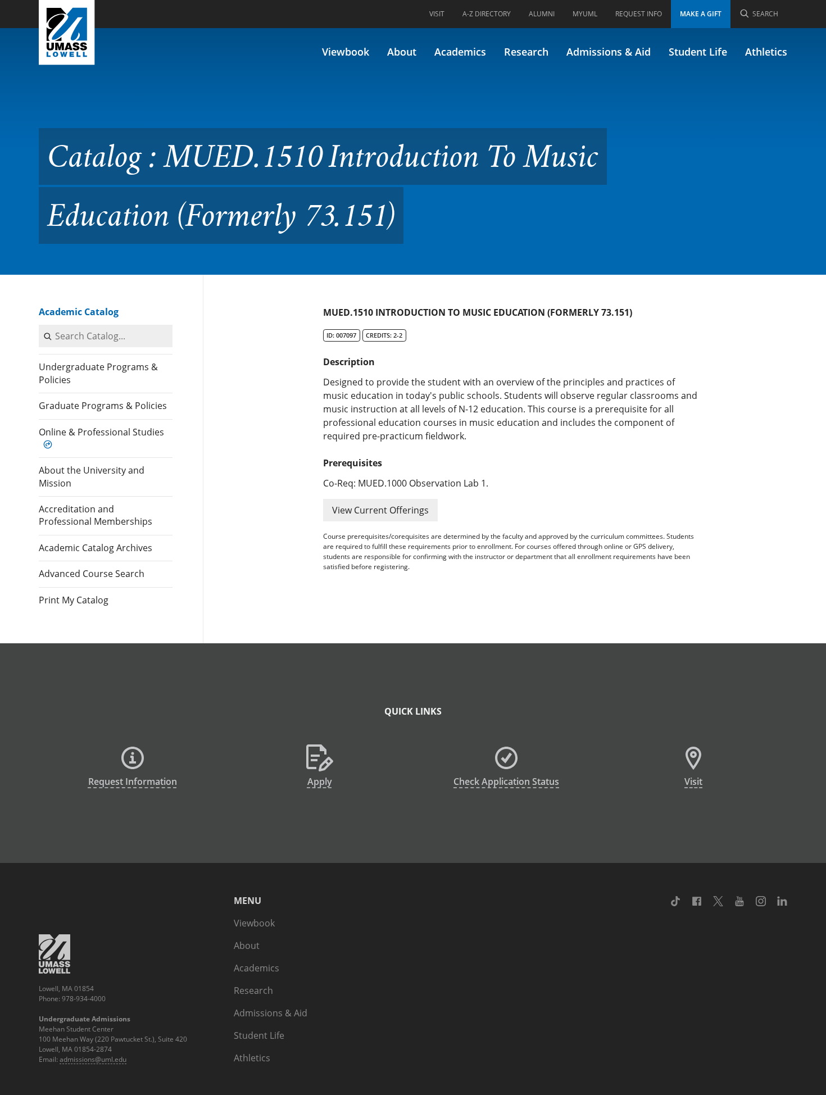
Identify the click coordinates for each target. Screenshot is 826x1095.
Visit (436, 14)
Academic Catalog (79, 312)
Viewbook (345, 52)
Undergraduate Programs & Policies (98, 373)
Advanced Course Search (91, 573)
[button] (380, 510)
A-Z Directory (486, 14)
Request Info (638, 14)
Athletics (766, 52)
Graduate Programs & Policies (103, 405)
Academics (460, 52)
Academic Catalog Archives (95, 548)
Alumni (542, 14)
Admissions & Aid (608, 52)
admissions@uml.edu (93, 1059)
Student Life (698, 52)
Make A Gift (700, 14)
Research (526, 52)
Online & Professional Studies (101, 432)
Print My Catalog (73, 600)
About (401, 52)
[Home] (67, 32)
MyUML (585, 14)
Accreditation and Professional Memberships (95, 515)
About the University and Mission (91, 476)
